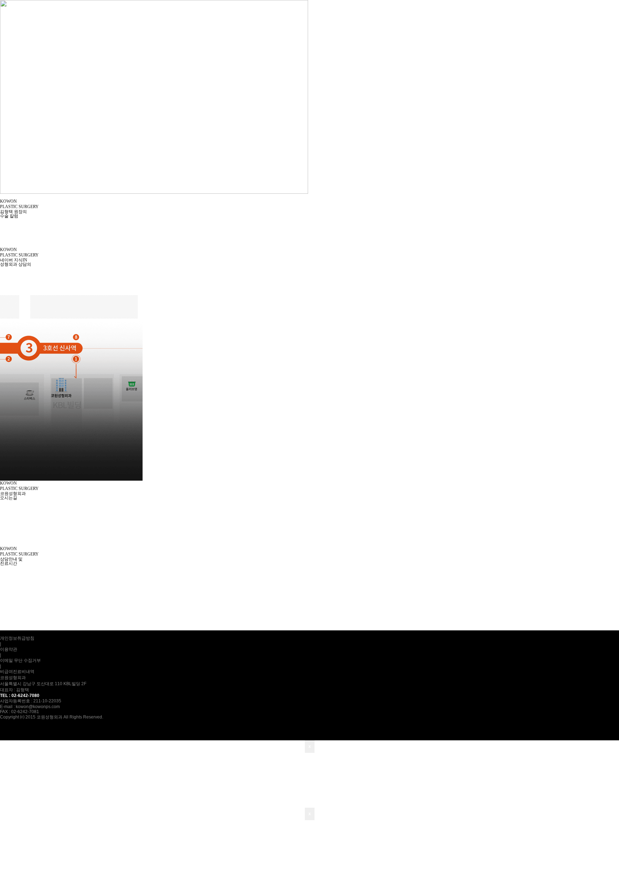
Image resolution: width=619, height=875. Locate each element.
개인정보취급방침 (17, 638)
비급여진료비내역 (17, 671)
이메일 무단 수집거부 (20, 660)
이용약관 (8, 649)
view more (9, 239)
